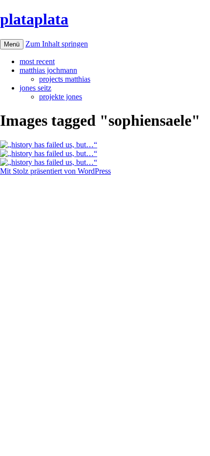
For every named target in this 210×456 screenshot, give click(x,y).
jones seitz (35, 88)
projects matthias (64, 79)
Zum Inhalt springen (56, 44)
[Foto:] (48, 144)
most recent (37, 61)
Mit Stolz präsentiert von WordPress (55, 171)
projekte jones (60, 96)
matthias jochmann (48, 70)
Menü (12, 44)
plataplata (34, 19)
